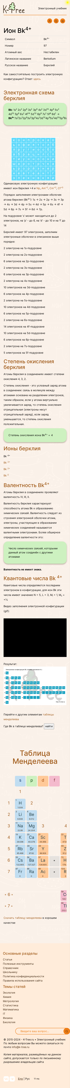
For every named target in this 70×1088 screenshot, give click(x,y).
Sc (43, 837)
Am (45, 188)
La (43, 860)
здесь (37, 79)
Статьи (7, 959)
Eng (20, 1078)
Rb (20, 848)
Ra (31, 871)
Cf (60, 188)
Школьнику (10, 972)
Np (38, 188)
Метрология (11, 1001)
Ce (66, 894)
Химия (7, 996)
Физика (8, 1018)
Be (31, 814)
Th (65, 905)
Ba (31, 860)
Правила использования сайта (22, 980)
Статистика (10, 1005)
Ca (31, 837)
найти (49, 726)
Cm (52, 188)
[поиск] (66, 1031)
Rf (66, 871)
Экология (9, 992)
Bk (7, 462)
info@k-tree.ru (20, 1047)
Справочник (11, 968)
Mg (32, 825)
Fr (20, 871)
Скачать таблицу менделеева (23, 917)
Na (20, 825)
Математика (11, 1009)
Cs (20, 860)
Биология (9, 1022)
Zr (66, 848)
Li (20, 814)
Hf (65, 860)
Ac (43, 871)
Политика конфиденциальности (23, 976)
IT (4, 1013)
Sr (32, 848)
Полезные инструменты (18, 963)
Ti (66, 837)
